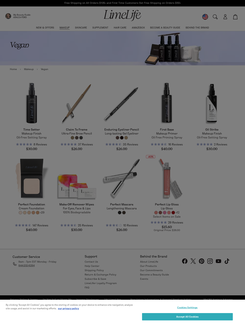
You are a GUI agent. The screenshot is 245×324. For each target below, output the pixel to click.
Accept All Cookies (187, 316)
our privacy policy (68, 308)
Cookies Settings (187, 307)
